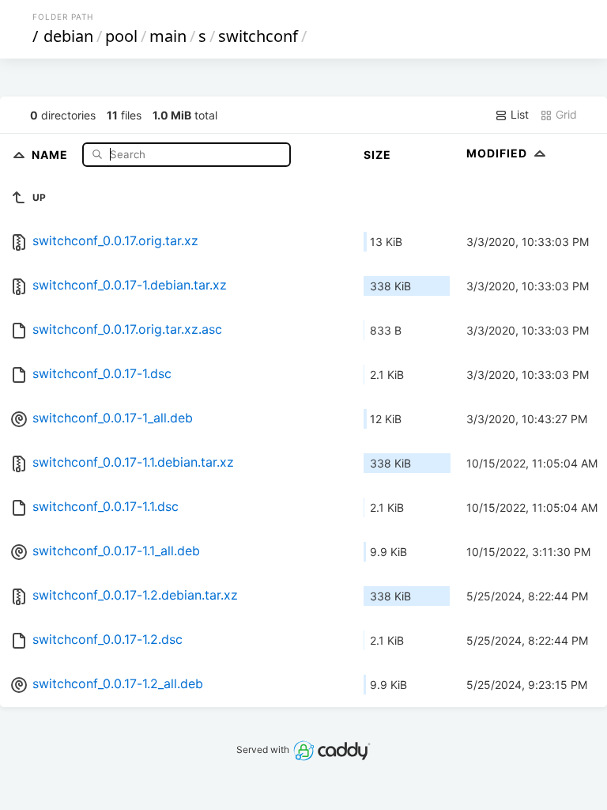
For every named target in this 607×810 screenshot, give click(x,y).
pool (121, 36)
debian (68, 36)
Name (51, 154)
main (168, 36)
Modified (498, 153)
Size (377, 154)
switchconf (258, 36)
